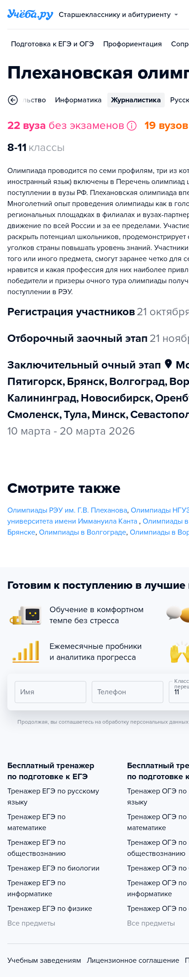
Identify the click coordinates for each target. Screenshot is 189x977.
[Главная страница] (30, 14)
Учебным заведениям (44, 960)
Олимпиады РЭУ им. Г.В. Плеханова (67, 510)
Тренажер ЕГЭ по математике (36, 822)
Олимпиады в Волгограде (82, 532)
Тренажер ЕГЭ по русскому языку (53, 797)
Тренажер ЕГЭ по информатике (36, 888)
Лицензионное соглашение (133, 960)
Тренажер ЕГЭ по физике (49, 908)
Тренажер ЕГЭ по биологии (53, 868)
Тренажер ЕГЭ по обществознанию (36, 848)
